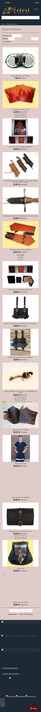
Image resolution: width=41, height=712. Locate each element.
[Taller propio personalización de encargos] (20, 663)
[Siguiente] (37, 38)
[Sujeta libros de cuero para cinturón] (20, 353)
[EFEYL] (20, 10)
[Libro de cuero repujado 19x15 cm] (20, 134)
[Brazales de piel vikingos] (20, 428)
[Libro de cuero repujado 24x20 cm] (20, 282)
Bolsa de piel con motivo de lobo (20, 550)
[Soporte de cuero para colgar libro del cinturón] (20, 318)
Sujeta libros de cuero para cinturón (20, 369)
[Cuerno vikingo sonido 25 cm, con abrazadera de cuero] (20, 388)
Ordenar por (7, 36)
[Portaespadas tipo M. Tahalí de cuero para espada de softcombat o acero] (20, 169)
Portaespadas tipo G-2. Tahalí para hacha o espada (20, 222)
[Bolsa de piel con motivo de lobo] (20, 534)
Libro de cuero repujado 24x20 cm (20, 299)
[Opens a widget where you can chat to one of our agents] (33, 708)
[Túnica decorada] (20, 463)
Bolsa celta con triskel (20, 624)
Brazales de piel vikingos (20, 445)
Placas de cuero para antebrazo (20, 258)
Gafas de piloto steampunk (20, 77)
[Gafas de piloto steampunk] (20, 60)
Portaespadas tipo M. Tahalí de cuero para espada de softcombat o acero (21, 187)
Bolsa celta (20, 589)
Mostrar (5, 39)
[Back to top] (2, 700)
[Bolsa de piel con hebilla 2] (20, 498)
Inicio (3, 24)
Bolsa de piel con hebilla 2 (20, 515)
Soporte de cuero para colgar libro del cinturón (20, 334)
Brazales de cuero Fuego (20, 112)
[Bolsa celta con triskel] (20, 607)
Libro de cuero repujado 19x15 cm (20, 151)
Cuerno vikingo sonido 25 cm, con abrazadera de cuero (20, 405)
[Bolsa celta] (20, 572)
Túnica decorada (20, 480)
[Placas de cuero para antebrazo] (20, 241)
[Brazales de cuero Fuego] (20, 95)
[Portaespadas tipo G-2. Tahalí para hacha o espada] (20, 206)
